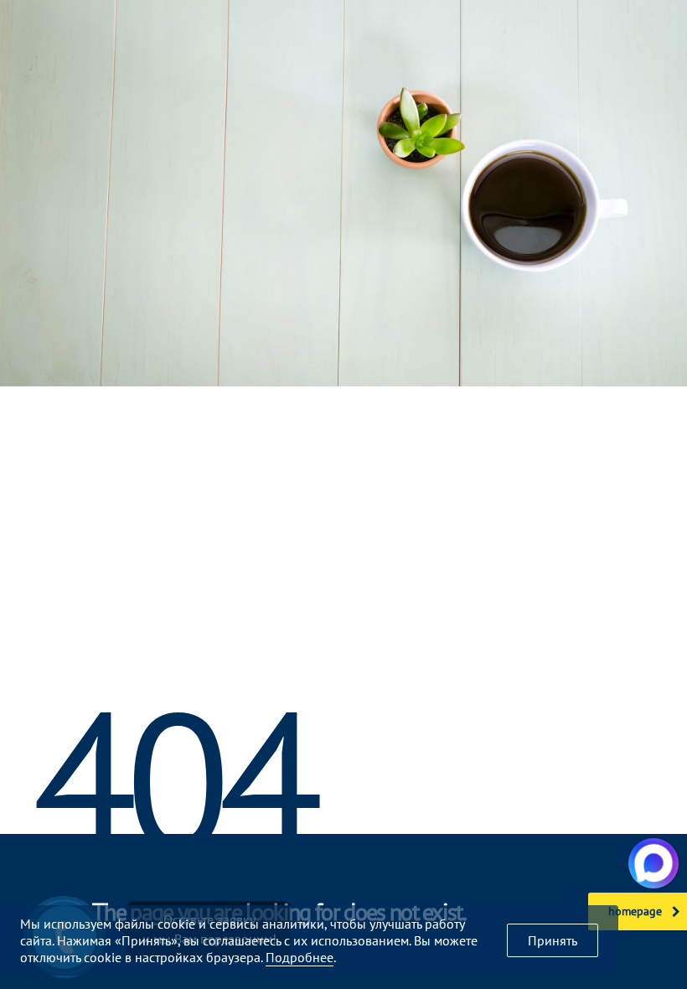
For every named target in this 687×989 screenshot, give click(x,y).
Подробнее (299, 957)
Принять (552, 940)
